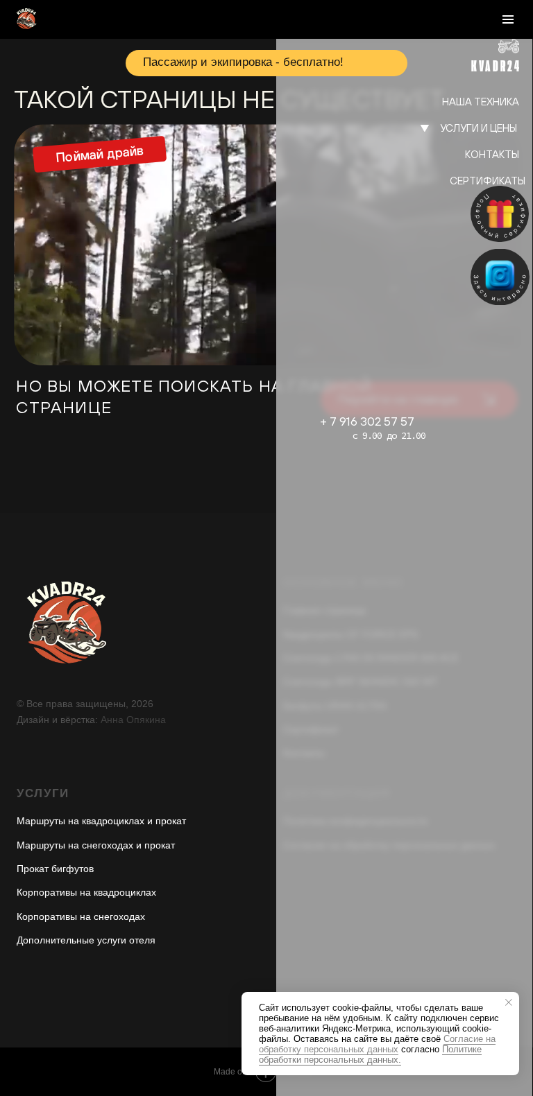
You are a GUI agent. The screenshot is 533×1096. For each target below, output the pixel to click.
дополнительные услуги (424, 217)
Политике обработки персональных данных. (370, 1054)
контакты (492, 154)
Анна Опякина (133, 719)
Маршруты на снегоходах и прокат (96, 845)
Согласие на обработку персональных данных (377, 1044)
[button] (500, 214)
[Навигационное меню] (508, 19)
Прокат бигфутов (55, 868)
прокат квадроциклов (439, 155)
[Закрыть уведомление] (509, 1002)
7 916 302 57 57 (372, 421)
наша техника (480, 101)
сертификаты (487, 180)
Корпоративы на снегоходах (81, 916)
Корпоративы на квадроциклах (86, 892)
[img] (500, 277)
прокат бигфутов (451, 196)
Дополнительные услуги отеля (86, 940)
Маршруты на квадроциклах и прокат (101, 820)
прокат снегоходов (443, 176)
